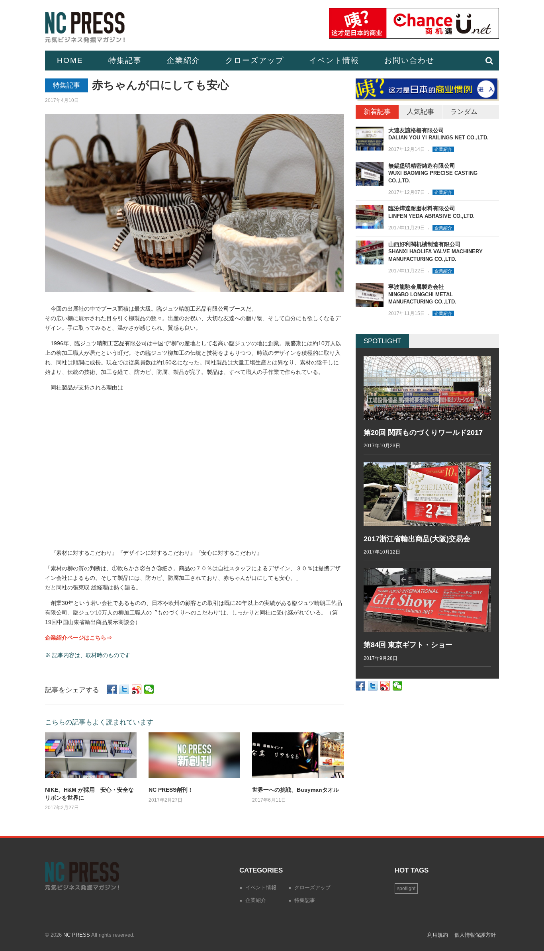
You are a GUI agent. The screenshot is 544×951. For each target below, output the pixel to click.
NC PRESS (76, 935)
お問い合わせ (409, 60)
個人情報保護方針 (475, 935)
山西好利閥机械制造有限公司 (435, 251)
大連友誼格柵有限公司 (438, 134)
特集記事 (125, 60)
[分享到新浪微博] (137, 689)
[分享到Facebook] (112, 689)
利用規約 (437, 935)
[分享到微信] (149, 689)
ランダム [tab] (463, 111)
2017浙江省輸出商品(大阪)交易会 (417, 539)
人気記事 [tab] (420, 111)
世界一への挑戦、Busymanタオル (295, 790)
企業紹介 (183, 60)
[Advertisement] (194, 473)
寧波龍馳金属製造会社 (422, 294)
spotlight (406, 888)
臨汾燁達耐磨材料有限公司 (431, 212)
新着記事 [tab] (377, 111)
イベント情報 (334, 60)
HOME (70, 60)
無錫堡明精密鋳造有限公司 (432, 173)
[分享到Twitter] (124, 689)
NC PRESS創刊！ (171, 790)
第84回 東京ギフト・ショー (408, 645)
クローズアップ (254, 60)
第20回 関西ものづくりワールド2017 (423, 432)
